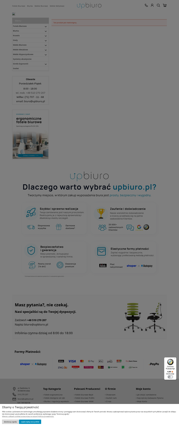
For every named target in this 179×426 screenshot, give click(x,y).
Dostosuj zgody (10, 422)
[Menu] (174, 359)
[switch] (170, 376)
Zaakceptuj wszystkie (30, 422)
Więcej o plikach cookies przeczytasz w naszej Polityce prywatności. (28, 416)
